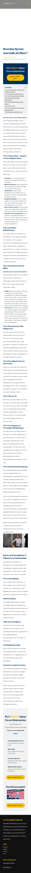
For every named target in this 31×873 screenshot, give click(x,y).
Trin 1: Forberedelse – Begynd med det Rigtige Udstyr (15, 91)
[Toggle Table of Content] (24, 87)
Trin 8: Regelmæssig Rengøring (14, 112)
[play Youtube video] (15, 541)
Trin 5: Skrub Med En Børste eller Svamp (14, 103)
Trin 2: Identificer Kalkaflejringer (14, 94)
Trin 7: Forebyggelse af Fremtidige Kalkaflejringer (14, 109)
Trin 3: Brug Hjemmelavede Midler (14, 96)
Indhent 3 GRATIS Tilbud (14, 77)
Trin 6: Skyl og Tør (10, 106)
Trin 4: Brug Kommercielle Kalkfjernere (12, 99)
